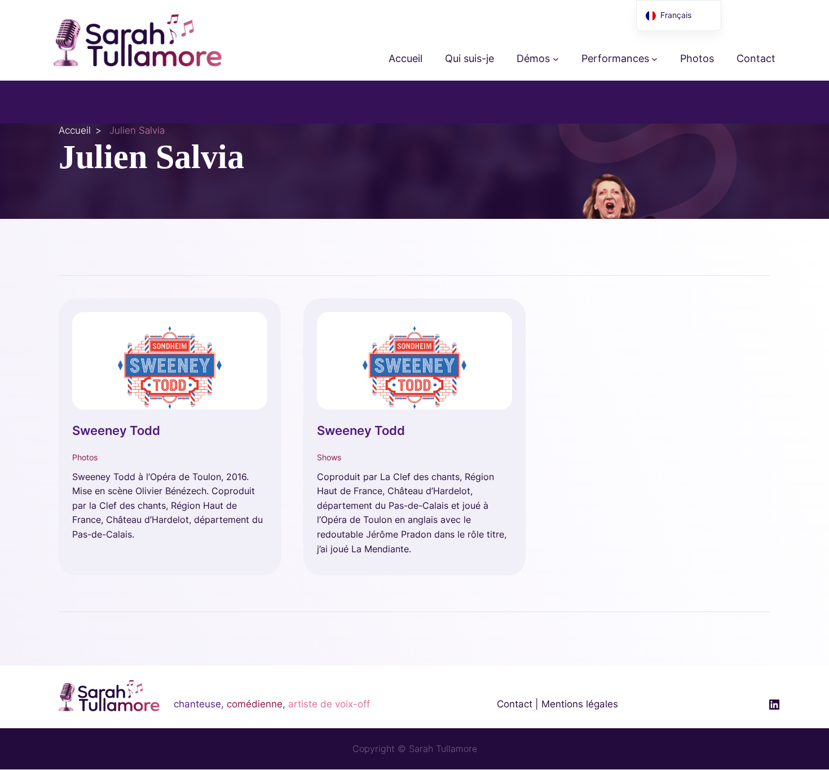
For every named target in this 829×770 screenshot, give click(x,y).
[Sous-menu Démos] (556, 59)
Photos (85, 457)
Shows (329, 457)
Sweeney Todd (116, 430)
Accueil (75, 130)
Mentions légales (579, 704)
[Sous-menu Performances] (654, 59)
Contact (514, 704)
